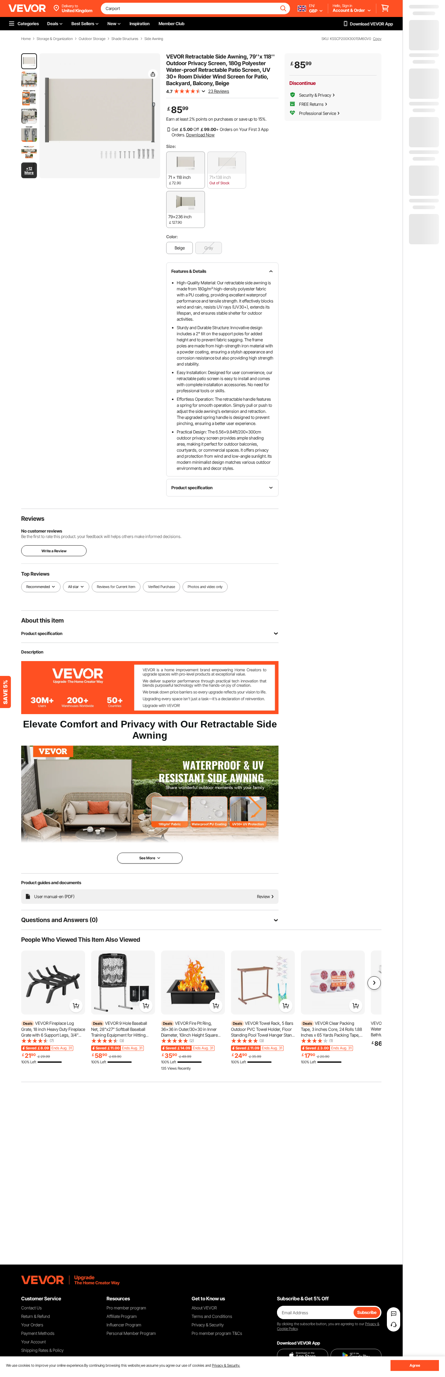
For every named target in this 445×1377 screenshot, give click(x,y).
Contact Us (31, 1307)
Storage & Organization (55, 39)
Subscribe (367, 1312)
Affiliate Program (122, 1316)
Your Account (33, 1341)
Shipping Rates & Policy (42, 1350)
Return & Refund (35, 1316)
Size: (171, 146)
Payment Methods (37, 1333)
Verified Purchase (161, 586)
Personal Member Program (131, 1333)
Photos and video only (205, 586)
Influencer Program (124, 1324)
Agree (415, 1365)
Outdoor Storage (92, 39)
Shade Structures (124, 39)
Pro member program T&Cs (217, 1333)
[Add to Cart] (76, 1005)
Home (26, 39)
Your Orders (32, 1324)
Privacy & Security (208, 1324)
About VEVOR (204, 1307)
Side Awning (153, 39)
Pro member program (126, 1307)
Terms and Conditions (212, 1316)
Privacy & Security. (226, 1365)
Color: (172, 236)
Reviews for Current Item (116, 586)
